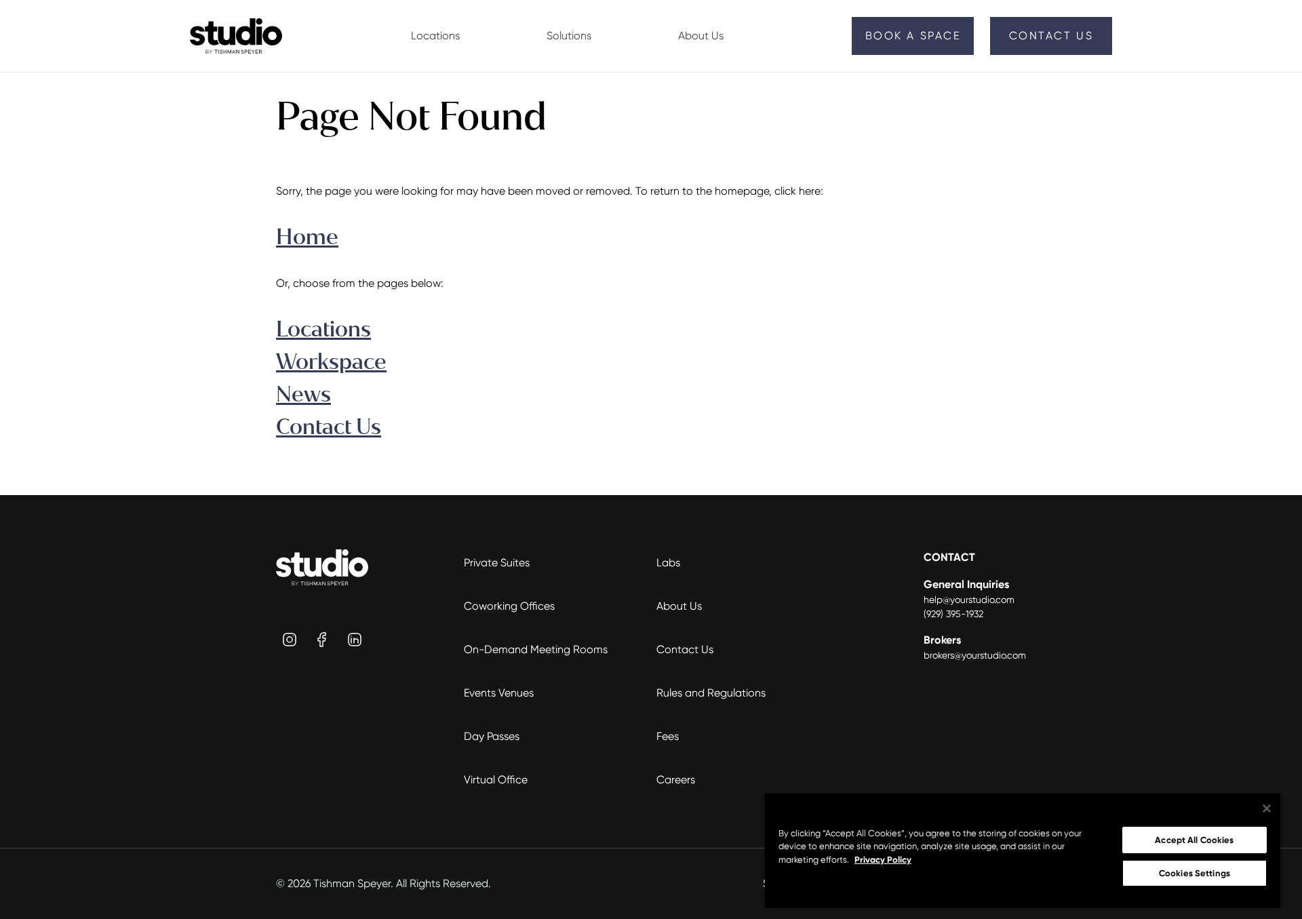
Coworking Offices (509, 606)
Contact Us (328, 427)
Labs (668, 562)
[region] (1022, 851)
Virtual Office (496, 779)
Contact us (1051, 35)
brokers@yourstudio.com (975, 655)
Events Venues (499, 692)
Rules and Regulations (711, 692)
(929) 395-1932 (953, 613)
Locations (323, 329)
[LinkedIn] (354, 639)
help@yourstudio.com (969, 599)
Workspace (331, 361)
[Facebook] (322, 639)
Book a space (913, 35)
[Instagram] (289, 639)
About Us (679, 606)
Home (307, 237)
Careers (675, 779)
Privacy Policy (882, 860)
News (303, 394)
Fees (667, 736)
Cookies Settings (1194, 873)
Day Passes (491, 736)
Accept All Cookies (1194, 840)
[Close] (1267, 808)
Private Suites (497, 562)
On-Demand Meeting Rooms (536, 649)
